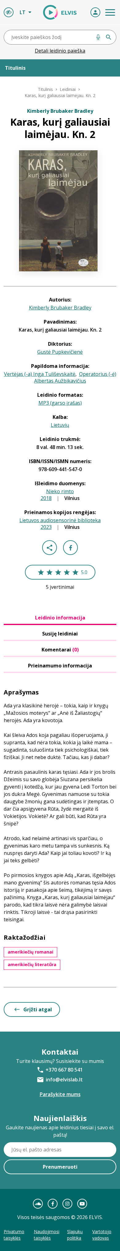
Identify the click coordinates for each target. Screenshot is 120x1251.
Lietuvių (60, 425)
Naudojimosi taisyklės (46, 1235)
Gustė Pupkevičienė (60, 351)
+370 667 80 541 (64, 1069)
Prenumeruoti (60, 1166)
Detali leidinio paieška (60, 50)
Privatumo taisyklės (14, 1235)
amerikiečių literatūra (32, 964)
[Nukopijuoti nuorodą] (49, 547)
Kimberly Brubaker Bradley (60, 307)
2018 (46, 498)
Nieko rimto (60, 491)
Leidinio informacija (60, 617)
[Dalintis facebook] (70, 547)
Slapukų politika (75, 1235)
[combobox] (60, 37)
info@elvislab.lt (64, 1079)
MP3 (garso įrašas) (60, 402)
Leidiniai (68, 89)
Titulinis (45, 89)
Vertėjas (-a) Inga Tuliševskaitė (39, 374)
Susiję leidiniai (60, 633)
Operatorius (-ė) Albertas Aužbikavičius (75, 377)
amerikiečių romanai (30, 952)
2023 (46, 527)
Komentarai (60, 649)
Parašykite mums (60, 1094)
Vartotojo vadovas (101, 1235)
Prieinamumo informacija (60, 665)
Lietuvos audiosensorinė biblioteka (60, 520)
